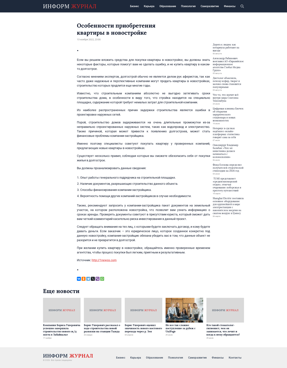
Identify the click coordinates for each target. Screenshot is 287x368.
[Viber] (97, 279)
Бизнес (134, 6)
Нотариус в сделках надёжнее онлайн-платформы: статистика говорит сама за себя (226, 133)
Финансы (230, 6)
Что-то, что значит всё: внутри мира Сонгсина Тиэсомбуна (226, 97)
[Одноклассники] (84, 279)
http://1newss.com (104, 260)
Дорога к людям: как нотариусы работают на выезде (226, 47)
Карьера (149, 6)
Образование (167, 6)
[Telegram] (88, 279)
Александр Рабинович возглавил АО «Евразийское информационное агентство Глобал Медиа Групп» (228, 64)
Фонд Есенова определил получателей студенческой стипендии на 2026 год (228, 167)
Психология (188, 6)
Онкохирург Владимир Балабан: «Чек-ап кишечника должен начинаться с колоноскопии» (225, 151)
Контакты (235, 357)
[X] (93, 279)
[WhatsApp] (102, 279)
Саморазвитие (210, 6)
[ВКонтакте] (79, 279)
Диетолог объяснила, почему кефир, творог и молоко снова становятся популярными (227, 83)
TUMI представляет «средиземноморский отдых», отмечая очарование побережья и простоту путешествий (227, 184)
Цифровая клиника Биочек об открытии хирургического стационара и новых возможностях (228, 114)
